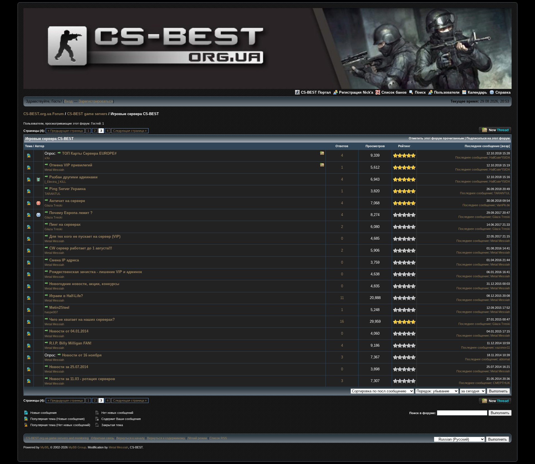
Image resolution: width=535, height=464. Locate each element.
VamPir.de (503, 205)
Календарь (477, 92)
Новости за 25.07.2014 (68, 367)
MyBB (44, 447)
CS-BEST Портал (316, 92)
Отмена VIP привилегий (70, 165)
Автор (39, 146)
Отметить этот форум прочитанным (436, 138)
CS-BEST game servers (87, 114)
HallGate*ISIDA (499, 157)
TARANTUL (52, 193)
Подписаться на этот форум (488, 138)
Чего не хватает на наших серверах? (82, 319)
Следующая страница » (130, 130)
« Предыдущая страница (65, 130)
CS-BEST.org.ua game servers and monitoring (57, 438)
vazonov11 (502, 347)
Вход (68, 101)
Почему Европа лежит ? (71, 213)
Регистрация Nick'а (356, 92)
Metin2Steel (59, 307)
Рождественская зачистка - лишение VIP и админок (95, 272)
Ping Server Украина (67, 189)
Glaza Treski (53, 205)
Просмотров (375, 146)
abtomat (504, 359)
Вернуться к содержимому (166, 438)
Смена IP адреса (64, 260)
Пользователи (446, 92)
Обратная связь (102, 438)
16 (342, 321)
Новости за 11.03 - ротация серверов (82, 379)
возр (505, 146)
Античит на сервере (67, 201)
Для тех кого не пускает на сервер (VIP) (84, 236)
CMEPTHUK (501, 383)
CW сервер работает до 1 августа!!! (80, 248)
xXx (47, 158)
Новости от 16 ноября (82, 355)
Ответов (341, 146)
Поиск (420, 92)
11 (342, 298)
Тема (28, 146)
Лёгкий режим (197, 438)
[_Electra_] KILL (55, 181)
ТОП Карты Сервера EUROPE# (89, 153)
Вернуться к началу (130, 438)
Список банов (394, 92)
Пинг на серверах (65, 224)
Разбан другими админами (73, 177)
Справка (502, 92)
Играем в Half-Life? (66, 296)
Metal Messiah (54, 169)
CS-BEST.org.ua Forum (43, 114)
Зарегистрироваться (96, 101)
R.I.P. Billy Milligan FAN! (70, 343)
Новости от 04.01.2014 (68, 331)
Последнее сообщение (482, 146)
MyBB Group (77, 447)
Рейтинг (404, 146)
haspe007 (51, 312)
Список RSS (218, 438)
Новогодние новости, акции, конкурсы (84, 284)
